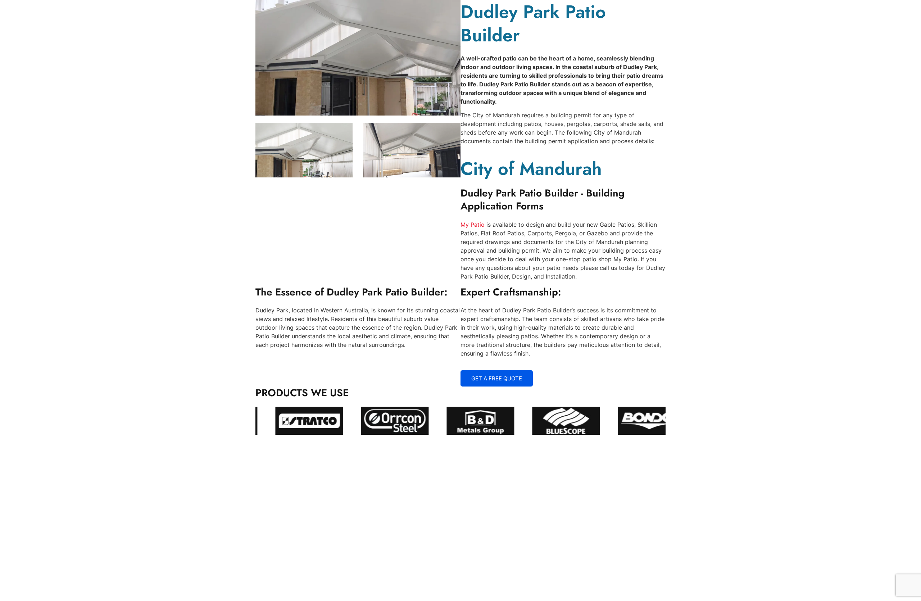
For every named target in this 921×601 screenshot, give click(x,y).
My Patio (472, 224)
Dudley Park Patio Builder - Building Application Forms (542, 199)
